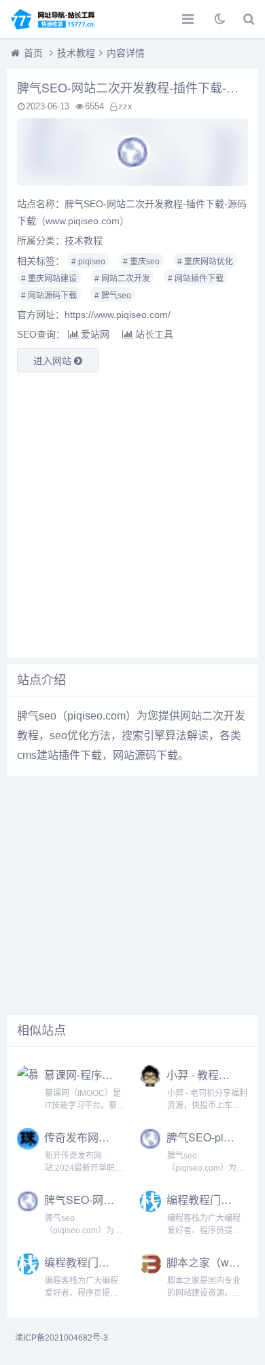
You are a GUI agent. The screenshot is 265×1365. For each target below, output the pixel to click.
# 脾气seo (112, 295)
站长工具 (154, 334)
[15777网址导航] (57, 19)
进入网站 (53, 360)
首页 (33, 53)
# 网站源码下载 (49, 295)
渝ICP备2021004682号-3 (61, 1338)
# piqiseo (88, 261)
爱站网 (95, 334)
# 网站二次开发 (122, 278)
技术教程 (76, 53)
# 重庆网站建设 (49, 278)
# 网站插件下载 (196, 278)
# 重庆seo (141, 261)
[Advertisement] (132, 515)
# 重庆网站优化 (205, 261)
